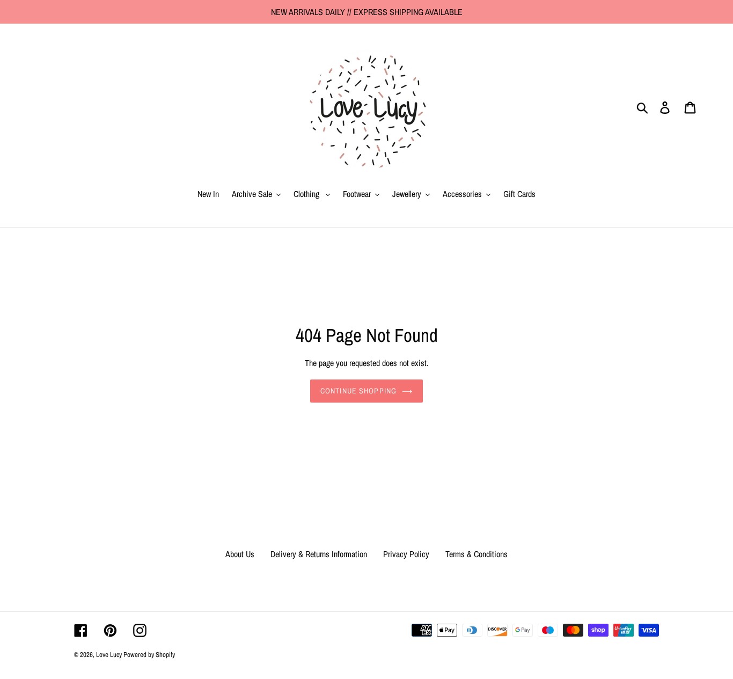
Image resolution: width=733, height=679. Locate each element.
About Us (239, 554)
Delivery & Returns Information (318, 554)
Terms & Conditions (476, 554)
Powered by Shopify (149, 654)
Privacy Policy (406, 554)
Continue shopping (358, 391)
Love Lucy (109, 654)
